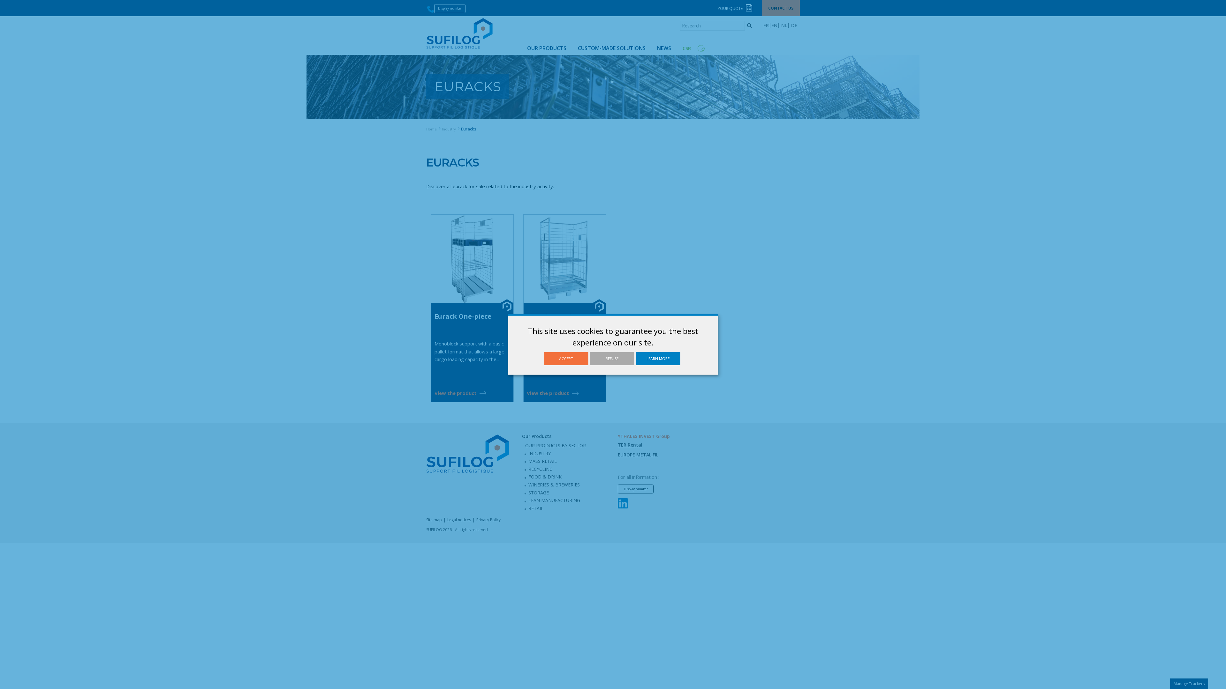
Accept (566, 358)
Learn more (658, 358)
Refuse (612, 358)
